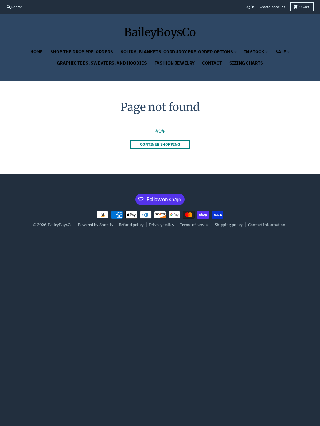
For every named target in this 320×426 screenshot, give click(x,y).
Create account (272, 6)
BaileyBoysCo (160, 32)
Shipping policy (229, 224)
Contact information (266, 224)
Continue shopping (160, 144)
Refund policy (131, 224)
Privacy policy (161, 224)
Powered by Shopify (95, 224)
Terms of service (194, 224)
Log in (249, 6)
